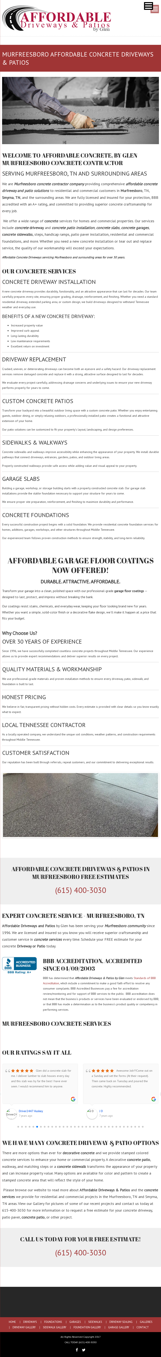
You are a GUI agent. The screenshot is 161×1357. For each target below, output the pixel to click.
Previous (9, 805)
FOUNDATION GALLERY (87, 1327)
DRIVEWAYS (30, 1322)
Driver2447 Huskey (31, 1111)
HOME (12, 1322)
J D (101, 1111)
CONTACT (142, 1327)
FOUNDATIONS (53, 1322)
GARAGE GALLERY (118, 1327)
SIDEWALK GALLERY (54, 1327)
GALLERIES (146, 1322)
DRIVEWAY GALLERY (24, 1327)
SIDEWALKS (95, 1322)
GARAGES (75, 1322)
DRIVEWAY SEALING (120, 1322)
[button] (148, 6)
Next (152, 805)
